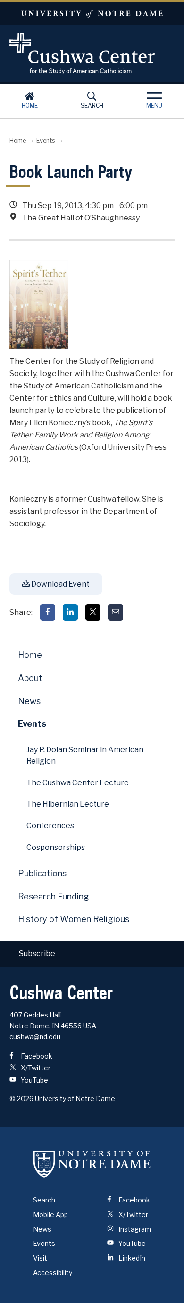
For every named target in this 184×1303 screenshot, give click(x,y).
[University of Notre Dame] (92, 1164)
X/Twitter (34, 1068)
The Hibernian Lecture (67, 803)
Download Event (60, 584)
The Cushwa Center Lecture (77, 782)
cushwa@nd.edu (34, 1037)
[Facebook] (47, 612)
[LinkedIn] (70, 612)
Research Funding (53, 896)
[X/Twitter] (92, 612)
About (30, 678)
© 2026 (21, 1098)
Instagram (134, 1229)
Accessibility (52, 1273)
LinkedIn (131, 1258)
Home (30, 105)
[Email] (115, 612)
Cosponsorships (55, 847)
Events (45, 140)
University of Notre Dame (92, 13)
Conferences (50, 825)
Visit (40, 1258)
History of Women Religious (73, 919)
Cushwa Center (92, 53)
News (29, 701)
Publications (42, 873)
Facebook (35, 1056)
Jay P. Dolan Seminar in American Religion (84, 755)
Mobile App (50, 1215)
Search (92, 105)
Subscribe (37, 953)
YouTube (33, 1080)
